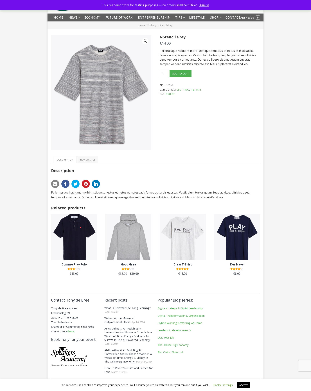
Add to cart (180, 73)
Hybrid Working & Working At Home (180, 323)
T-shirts (196, 89)
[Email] (55, 184)
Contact (233, 17)
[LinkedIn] (96, 184)
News (73, 17)
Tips (178, 17)
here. (71, 331)
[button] (145, 41)
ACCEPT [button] (243, 385)
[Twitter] (75, 184)
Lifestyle (197, 17)
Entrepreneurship (154, 17)
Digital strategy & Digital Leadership (180, 308)
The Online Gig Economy (173, 345)
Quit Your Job (166, 337)
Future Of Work (119, 17)
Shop (214, 17)
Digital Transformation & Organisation (181, 315)
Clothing (151, 25)
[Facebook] (65, 184)
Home (58, 17)
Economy (92, 17)
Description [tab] (65, 159)
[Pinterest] (86, 184)
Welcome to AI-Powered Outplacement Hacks (119, 320)
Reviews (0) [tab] (87, 159)
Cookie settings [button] (223, 385)
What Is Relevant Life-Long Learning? (127, 308)
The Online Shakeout (170, 352)
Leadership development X (174, 330)
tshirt (170, 94)
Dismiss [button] (204, 5)
